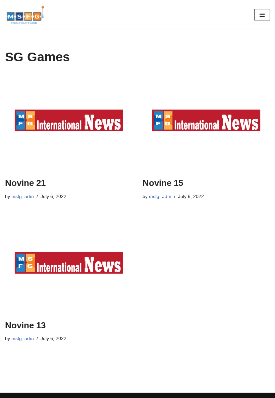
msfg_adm (22, 196)
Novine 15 (163, 183)
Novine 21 (25, 183)
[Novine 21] (68, 122)
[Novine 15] (206, 122)
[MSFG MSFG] (25, 15)
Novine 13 (25, 325)
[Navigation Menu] (262, 14)
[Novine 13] (68, 265)
